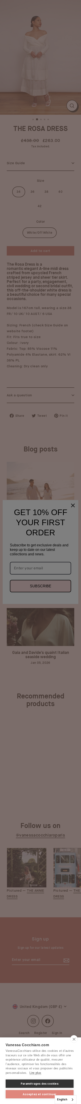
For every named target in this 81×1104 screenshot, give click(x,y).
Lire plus (35, 1073)
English (62, 1099)
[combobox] (65, 1099)
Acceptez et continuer (39, 1094)
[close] (74, 1039)
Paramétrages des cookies (39, 1083)
